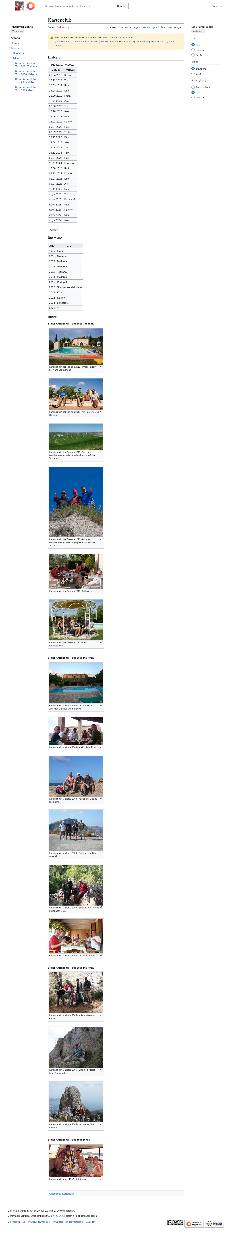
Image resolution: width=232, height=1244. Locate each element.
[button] (10, 6)
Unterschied (63, 41)
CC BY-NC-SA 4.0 (56, 1216)
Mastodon (90, 1222)
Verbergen (17, 31)
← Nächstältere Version (84, 41)
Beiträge (128, 37)
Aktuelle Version (109, 41)
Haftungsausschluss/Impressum (67, 1222)
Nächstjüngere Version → (151, 41)
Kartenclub (68, 1193)
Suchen (122, 6)
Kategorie (54, 1193)
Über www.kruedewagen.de (36, 1222)
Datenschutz (14, 1222)
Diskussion (115, 37)
